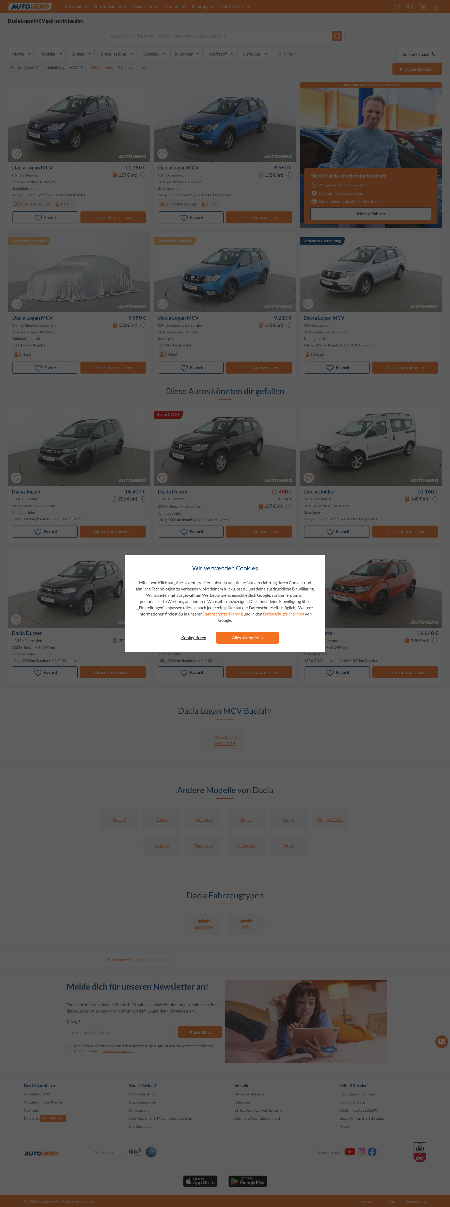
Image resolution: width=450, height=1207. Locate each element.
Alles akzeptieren (247, 637)
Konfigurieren (193, 637)
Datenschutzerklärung (223, 613)
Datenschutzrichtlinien (283, 613)
